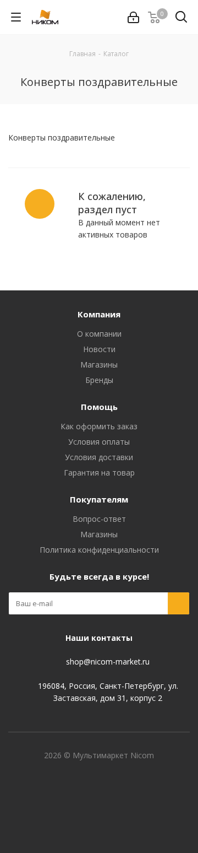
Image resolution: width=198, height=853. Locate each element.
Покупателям (99, 499)
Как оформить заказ (99, 426)
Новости (99, 349)
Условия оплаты (99, 441)
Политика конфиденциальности (99, 549)
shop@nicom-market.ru (108, 661)
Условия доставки (99, 457)
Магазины (99, 364)
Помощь (99, 406)
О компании (99, 333)
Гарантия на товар (99, 472)
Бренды (99, 380)
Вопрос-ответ (99, 519)
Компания (99, 314)
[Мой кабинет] (133, 17)
